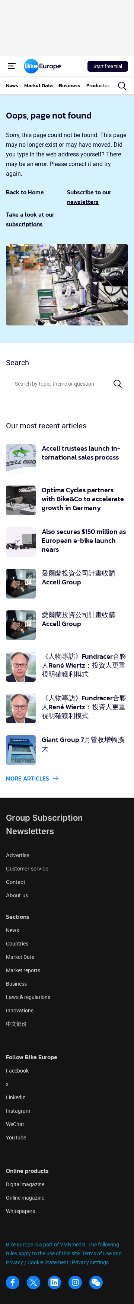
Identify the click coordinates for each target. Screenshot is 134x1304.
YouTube (16, 1138)
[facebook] (12, 1282)
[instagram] (75, 1282)
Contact (15, 882)
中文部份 (16, 1024)
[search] (122, 85)
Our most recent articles (46, 425)
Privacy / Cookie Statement (37, 1262)
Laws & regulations (28, 997)
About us (17, 895)
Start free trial (107, 66)
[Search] (117, 384)
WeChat (15, 1124)
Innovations (20, 1010)
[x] (33, 1282)
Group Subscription (44, 818)
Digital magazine (25, 1184)
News (12, 930)
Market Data (20, 957)
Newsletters (30, 831)
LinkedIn (16, 1097)
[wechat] (96, 1282)
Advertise (17, 855)
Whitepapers (20, 1211)
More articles (27, 778)
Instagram (18, 1111)
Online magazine (25, 1198)
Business (16, 984)
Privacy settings (90, 1262)
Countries (17, 944)
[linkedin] (54, 1282)
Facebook (17, 1071)
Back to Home (25, 192)
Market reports (23, 970)
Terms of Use (97, 1253)
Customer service (27, 868)
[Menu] (12, 66)
